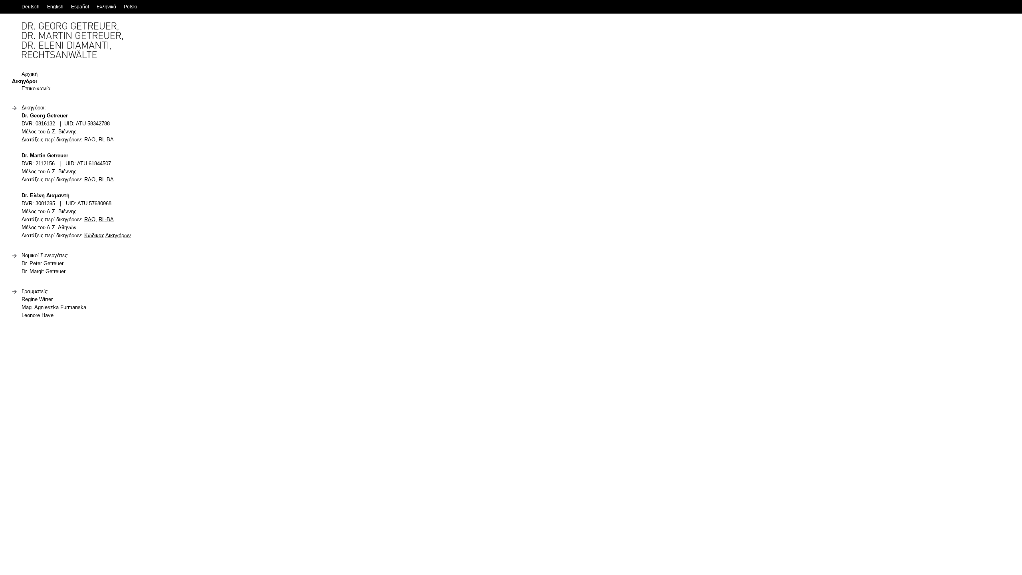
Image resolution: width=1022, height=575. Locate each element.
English (55, 7)
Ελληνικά (106, 7)
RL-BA (106, 140)
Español (80, 7)
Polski (130, 7)
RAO (89, 140)
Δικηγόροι (24, 81)
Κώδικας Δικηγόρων (107, 235)
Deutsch (31, 7)
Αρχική (30, 74)
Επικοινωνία (36, 88)
